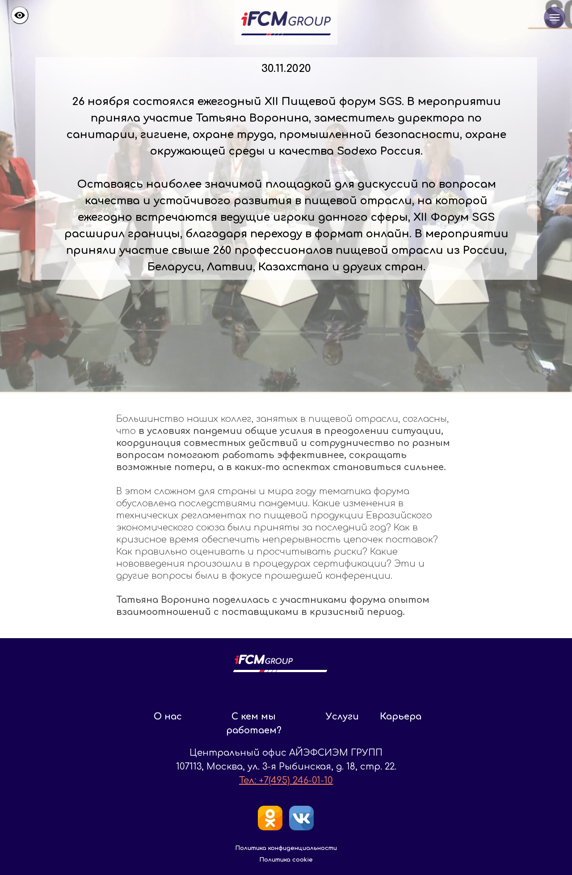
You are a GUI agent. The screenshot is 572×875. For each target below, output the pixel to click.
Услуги (342, 716)
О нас (168, 716)
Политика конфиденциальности (286, 848)
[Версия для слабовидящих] (20, 15)
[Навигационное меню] (554, 17)
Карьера (400, 716)
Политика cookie (286, 860)
